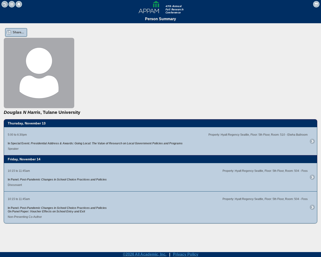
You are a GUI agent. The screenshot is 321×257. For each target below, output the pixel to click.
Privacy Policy (185, 254)
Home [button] (18, 4)
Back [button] (4, 4)
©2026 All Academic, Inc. (144, 254)
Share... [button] (18, 32)
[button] (11, 4)
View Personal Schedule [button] (316, 4)
